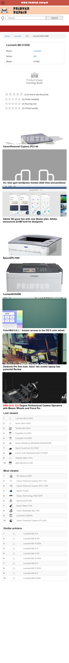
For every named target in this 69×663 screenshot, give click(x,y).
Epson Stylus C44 (24, 505)
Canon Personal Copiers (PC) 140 (32, 480)
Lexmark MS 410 (30, 548)
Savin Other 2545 (23, 423)
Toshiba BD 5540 (22, 428)
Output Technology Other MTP (30, 495)
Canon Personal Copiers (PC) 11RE (32, 485)
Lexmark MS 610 (30, 573)
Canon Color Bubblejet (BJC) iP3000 (31, 453)
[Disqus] (34, 623)
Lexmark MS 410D (31, 553)
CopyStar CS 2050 (23, 438)
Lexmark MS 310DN (32, 543)
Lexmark (37, 50)
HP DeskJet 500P (24, 476)
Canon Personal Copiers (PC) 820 (32, 520)
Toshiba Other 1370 (24, 457)
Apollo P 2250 (23, 490)
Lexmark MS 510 (30, 563)
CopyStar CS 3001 (23, 433)
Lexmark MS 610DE (32, 578)
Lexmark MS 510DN (32, 568)
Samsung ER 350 (24, 500)
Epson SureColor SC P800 (27, 448)
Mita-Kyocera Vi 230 (24, 462)
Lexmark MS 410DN (32, 558)
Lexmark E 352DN (25, 515)
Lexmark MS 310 (30, 533)
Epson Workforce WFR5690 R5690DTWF (33, 443)
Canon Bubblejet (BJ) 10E (28, 510)
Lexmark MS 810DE (24, 418)
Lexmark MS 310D (31, 538)
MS (35, 56)
